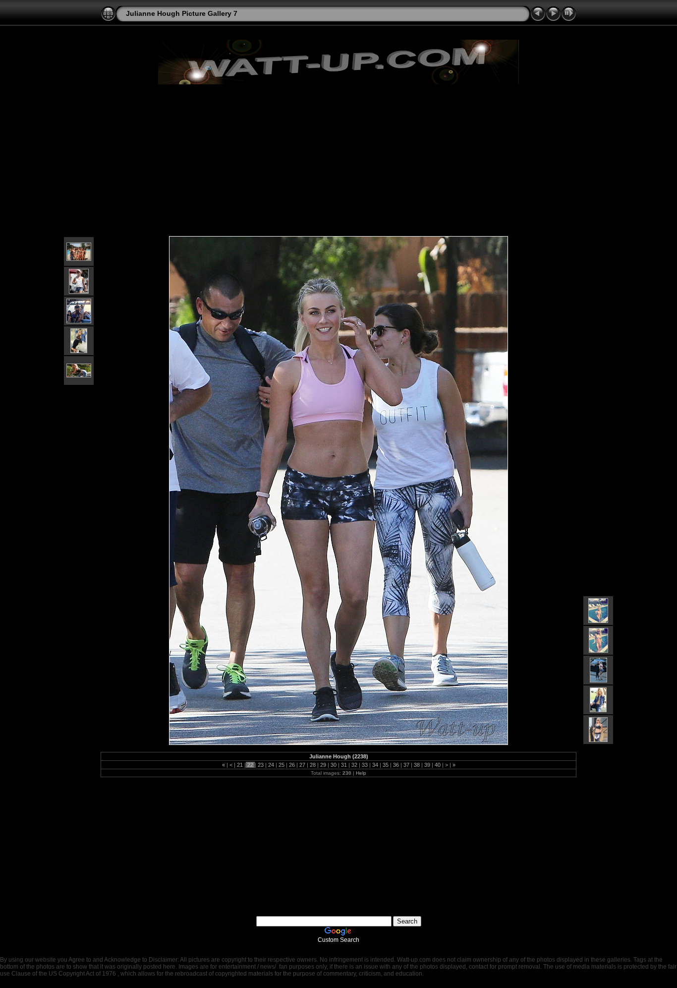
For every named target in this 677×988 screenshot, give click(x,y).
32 (354, 765)
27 (302, 765)
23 (260, 765)
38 (416, 765)
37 (406, 765)
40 (437, 765)
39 (427, 765)
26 (291, 765)
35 (385, 765)
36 (396, 765)
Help (361, 773)
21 (239, 765)
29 (323, 765)
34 (375, 765)
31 (343, 765)
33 (364, 765)
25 (281, 765)
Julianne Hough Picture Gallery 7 (181, 13)
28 (312, 765)
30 (333, 765)
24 (271, 765)
